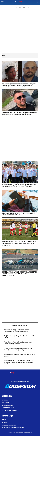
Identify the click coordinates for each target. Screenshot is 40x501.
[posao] (10, 7)
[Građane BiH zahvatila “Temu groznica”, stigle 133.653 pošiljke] (20, 201)
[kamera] (24, 7)
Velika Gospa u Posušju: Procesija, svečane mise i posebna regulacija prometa (18, 342)
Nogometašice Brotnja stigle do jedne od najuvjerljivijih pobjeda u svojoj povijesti (19, 243)
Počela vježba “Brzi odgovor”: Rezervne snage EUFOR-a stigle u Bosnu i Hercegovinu (19, 273)
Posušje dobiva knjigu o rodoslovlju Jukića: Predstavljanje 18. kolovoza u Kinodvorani (16, 330)
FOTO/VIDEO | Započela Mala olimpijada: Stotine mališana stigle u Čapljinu (19, 185)
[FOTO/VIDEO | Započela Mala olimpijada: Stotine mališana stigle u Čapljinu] (20, 172)
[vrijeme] (15, 7)
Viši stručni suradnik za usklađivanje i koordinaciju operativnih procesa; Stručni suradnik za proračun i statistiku (19, 362)
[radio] (20, 7)
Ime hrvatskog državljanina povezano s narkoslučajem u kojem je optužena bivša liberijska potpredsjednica (19, 84)
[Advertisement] (20, 32)
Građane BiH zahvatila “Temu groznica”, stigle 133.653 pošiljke (19, 214)
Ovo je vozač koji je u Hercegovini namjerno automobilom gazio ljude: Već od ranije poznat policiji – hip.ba (19, 113)
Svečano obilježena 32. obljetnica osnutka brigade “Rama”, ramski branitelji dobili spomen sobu (18, 349)
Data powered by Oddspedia (20, 381)
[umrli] (28, 7)
